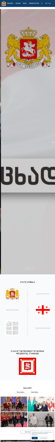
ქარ (46, 3)
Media (25, 3)
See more (27, 268)
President (10, 3)
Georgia (18, 3)
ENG (49, 3)
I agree (34, 438)
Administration (34, 3)
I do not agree (43, 438)
